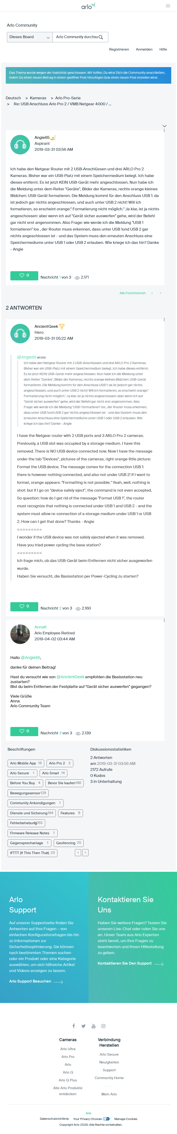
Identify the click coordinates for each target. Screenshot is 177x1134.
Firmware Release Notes (29, 833)
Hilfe (163, 49)
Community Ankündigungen (32, 803)
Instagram (103, 1026)
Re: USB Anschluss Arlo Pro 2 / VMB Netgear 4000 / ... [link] (62, 104)
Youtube (93, 1026)
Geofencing (65, 843)
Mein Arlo (109, 1094)
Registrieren (119, 49)
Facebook (74, 1026)
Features (68, 813)
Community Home (109, 1078)
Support (109, 1070)
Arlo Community (22, 25)
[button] (164, 130)
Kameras (38, 98)
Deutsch (13, 98)
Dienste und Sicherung (28, 813)
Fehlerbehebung (23, 823)
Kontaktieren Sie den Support (125, 964)
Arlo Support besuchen (30, 981)
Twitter (83, 1026)
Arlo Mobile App (23, 763)
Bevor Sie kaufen (61, 783)
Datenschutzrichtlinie (54, 1118)
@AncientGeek (70, 677)
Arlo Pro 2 (57, 763)
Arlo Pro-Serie (68, 98)
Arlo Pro (68, 1057)
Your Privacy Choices (87, 1119)
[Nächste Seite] (85, 852)
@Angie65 (26, 357)
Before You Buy (22, 783)
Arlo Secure (19, 773)
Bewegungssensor (25, 793)
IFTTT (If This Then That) (29, 853)
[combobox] (80, 37)
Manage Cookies (125, 1119)
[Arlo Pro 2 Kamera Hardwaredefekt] (152, 293)
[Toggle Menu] (168, 5)
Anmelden (144, 49)
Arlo (68, 1064)
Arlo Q (68, 1072)
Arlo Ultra (67, 1049)
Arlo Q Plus (68, 1080)
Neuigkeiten (109, 1062)
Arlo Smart (50, 773)
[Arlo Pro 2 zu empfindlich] (160, 293)
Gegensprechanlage (26, 843)
